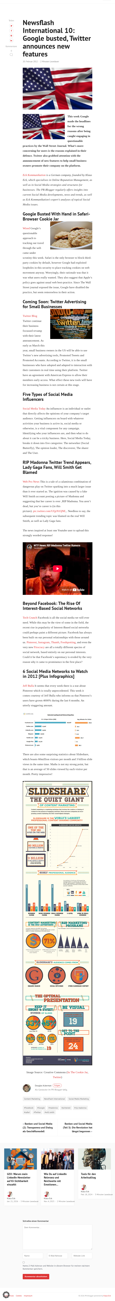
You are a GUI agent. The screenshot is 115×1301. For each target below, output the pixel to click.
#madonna (53, 1107)
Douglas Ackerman (47, 1085)
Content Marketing (32, 1098)
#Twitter (37, 1112)
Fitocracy (39, 647)
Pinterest (32, 642)
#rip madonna (80, 1107)
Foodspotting (68, 642)
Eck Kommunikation (34, 175)
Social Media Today (34, 408)
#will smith (49, 1112)
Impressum (28, 1296)
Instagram (44, 642)
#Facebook (28, 1107)
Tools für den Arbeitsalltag (88, 1175)
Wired (26, 228)
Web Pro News (31, 481)
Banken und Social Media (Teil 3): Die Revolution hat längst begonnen (77, 1127)
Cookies (19, 1296)
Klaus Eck (11, 1198)
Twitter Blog (30, 315)
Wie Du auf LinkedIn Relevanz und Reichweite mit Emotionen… (55, 1179)
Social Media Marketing (79, 1098)
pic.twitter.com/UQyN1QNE (49, 511)
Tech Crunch (30, 617)
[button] (6, 1295)
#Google (41, 1107)
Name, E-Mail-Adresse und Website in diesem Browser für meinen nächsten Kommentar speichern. (56, 1267)
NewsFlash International (54, 1098)
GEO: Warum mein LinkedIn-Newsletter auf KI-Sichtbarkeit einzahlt (18, 1179)
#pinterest (66, 1107)
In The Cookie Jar (77, 1072)
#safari (27, 1112)
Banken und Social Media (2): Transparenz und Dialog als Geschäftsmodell (38, 1127)
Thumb (55, 642)
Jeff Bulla (28, 685)
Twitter (57, 1077)
